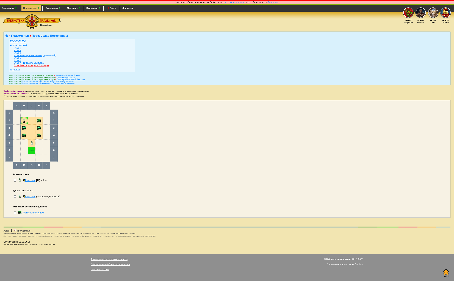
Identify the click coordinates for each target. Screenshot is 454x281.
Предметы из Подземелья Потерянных (57, 81)
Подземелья (30, 8)
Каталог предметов (29, 81)
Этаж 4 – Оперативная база (28, 55)
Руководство (18, 41)
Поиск (112, 8)
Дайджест (127, 8)
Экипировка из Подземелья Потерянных (57, 83)
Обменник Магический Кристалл (71, 79)
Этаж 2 (17, 50)
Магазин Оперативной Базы (68, 75)
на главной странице (234, 2)
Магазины (72, 8)
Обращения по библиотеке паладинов (110, 264)
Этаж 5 (17, 58)
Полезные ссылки (100, 269)
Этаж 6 (17, 60)
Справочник (8, 8)
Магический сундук (33, 212)
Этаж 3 (17, 53)
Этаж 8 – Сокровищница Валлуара (31, 65)
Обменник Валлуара (66, 77)
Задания (15, 69)
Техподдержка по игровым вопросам (109, 259)
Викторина (92, 8)
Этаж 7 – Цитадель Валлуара (29, 63)
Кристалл (30, 180)
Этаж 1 (17, 48)
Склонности (52, 8)
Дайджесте (273, 2)
